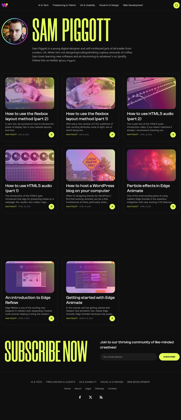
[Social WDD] (80, 397)
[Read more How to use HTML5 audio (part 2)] (173, 134)
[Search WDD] (176, 5)
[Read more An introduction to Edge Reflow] (51, 318)
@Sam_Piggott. (67, 60)
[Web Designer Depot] (4, 5)
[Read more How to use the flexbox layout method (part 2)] (51, 134)
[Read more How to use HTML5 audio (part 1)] (51, 206)
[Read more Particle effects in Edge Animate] (173, 206)
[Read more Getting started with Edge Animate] (112, 318)
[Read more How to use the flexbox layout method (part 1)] (112, 134)
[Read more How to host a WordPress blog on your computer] (112, 206)
